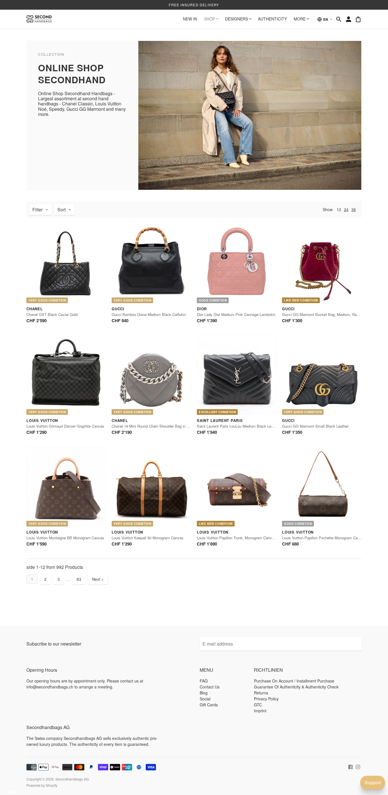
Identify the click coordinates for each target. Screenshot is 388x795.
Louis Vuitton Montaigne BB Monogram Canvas (65, 537)
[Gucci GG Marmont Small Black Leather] (322, 375)
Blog (204, 693)
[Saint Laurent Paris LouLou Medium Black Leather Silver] (236, 375)
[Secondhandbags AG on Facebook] (350, 766)
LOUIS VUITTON (42, 420)
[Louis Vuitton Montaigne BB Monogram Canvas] (66, 486)
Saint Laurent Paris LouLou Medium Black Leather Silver (243, 426)
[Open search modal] (338, 19)
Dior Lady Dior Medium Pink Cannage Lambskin (236, 314)
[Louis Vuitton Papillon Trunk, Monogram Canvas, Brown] (236, 486)
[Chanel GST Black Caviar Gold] (66, 263)
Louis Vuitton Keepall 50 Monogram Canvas (147, 537)
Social (205, 699)
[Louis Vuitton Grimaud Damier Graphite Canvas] (66, 375)
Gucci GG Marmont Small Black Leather (315, 426)
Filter (37, 209)
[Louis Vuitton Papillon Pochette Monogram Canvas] (322, 486)
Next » (98, 579)
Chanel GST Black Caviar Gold (52, 314)
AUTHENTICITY (272, 19)
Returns (261, 693)
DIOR (202, 308)
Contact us (210, 687)
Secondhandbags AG (72, 779)
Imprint (260, 710)
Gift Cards (209, 704)
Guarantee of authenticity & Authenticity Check (296, 687)
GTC (258, 704)
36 (353, 209)
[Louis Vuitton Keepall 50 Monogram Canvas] (151, 486)
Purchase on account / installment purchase (294, 681)
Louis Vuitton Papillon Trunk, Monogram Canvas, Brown (242, 537)
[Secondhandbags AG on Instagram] (358, 766)
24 (346, 209)
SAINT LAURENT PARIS (220, 420)
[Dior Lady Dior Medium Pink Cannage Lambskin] (236, 263)
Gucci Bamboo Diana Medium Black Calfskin (149, 314)
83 (79, 579)
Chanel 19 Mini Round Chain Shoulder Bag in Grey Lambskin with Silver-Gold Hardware (183, 426)
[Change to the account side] (348, 19)
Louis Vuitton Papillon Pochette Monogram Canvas (324, 537)
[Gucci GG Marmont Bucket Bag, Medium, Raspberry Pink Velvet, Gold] (322, 263)
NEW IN (190, 19)
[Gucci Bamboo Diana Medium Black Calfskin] (151, 263)
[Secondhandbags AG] (39, 19)
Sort (61, 209)
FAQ (204, 681)
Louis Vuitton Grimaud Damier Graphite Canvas (65, 426)
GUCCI (118, 308)
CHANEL (34, 308)
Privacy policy (266, 699)
